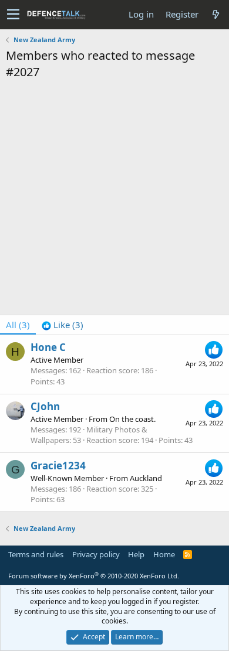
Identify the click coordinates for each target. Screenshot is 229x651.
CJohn (45, 406)
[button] (13, 14)
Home (164, 554)
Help (136, 554)
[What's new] (215, 14)
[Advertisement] (114, 200)
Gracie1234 (58, 465)
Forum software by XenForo (93, 575)
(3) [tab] (18, 324)
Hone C (48, 347)
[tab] (62, 325)
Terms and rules (35, 554)
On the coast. (132, 419)
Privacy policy (96, 554)
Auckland (146, 478)
